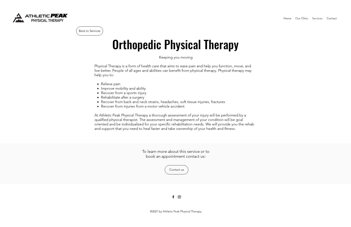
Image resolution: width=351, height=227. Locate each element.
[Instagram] (179, 197)
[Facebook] (173, 197)
